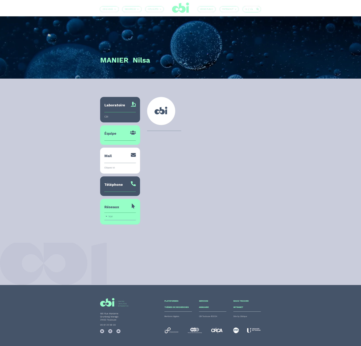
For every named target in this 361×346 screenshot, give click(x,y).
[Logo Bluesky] (102, 331)
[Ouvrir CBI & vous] (115, 9)
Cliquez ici (109, 167)
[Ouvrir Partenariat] (235, 9)
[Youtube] (118, 331)
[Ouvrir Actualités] (160, 9)
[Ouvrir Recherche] (138, 9)
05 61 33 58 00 (108, 324)
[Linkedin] (110, 331)
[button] (208, 316)
